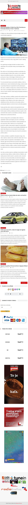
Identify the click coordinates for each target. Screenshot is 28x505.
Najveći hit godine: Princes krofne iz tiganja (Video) (14, 266)
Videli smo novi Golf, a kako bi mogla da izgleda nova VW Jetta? (13, 230)
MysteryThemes (19, 503)
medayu (11, 30)
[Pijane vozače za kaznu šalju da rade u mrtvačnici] (14, 183)
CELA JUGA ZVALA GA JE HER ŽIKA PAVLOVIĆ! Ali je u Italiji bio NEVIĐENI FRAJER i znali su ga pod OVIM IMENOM (24, 283)
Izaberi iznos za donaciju (5, 305)
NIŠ (14, 350)
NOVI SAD (14, 334)
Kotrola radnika (7, 170)
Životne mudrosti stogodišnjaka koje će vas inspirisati (4, 283)
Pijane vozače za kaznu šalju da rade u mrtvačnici (13, 195)
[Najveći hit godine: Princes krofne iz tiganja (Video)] (14, 254)
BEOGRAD (14, 342)
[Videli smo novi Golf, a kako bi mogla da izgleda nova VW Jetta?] (14, 217)
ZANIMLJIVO (3, 25)
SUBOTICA (14, 358)
